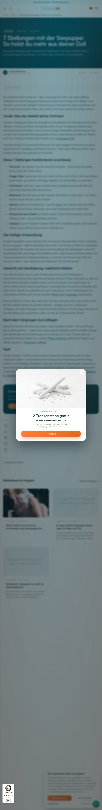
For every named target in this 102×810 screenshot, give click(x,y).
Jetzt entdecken (51, 434)
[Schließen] (82, 372)
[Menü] (12, 785)
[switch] (8, 800)
